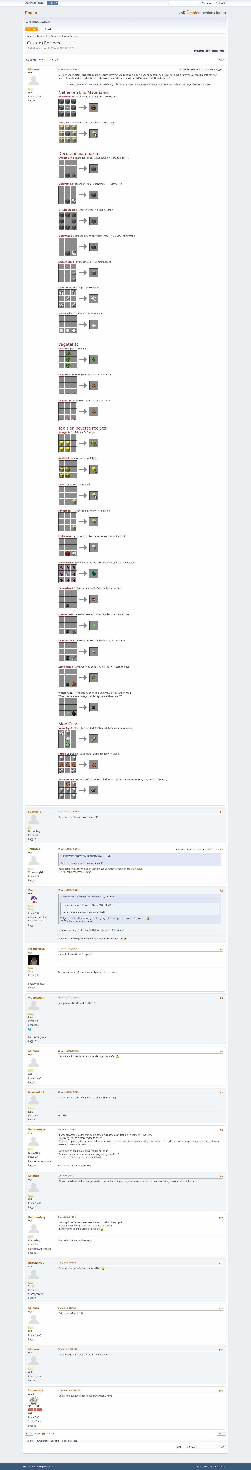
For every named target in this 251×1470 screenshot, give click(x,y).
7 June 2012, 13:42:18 (67, 1129)
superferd (34, 812)
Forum (31, 12)
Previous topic (202, 50)
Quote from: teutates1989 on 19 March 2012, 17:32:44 (88, 896)
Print (221, 59)
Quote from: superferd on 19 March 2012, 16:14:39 (86, 855)
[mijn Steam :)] (29, 1032)
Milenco (33, 69)
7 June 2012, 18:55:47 (67, 1175)
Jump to (180, 1446)
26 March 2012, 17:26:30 (68, 1092)
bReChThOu (36, 1263)
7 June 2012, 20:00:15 (67, 1217)
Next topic (218, 50)
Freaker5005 (36, 949)
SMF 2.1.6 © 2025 (30, 1467)
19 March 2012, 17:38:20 (68, 890)
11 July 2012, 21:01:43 (67, 1349)
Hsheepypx (35, 1390)
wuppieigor (36, 997)
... (55, 59)
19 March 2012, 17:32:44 (68, 849)
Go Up (29, 1433)
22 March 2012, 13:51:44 (68, 948)
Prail (31, 890)
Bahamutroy (37, 1129)
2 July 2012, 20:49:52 (67, 1262)
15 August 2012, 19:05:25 (69, 1390)
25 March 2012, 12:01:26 (68, 997)
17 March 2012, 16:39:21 (68, 69)
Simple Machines (46, 1467)
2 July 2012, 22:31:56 (67, 1307)
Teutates (34, 849)
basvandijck (36, 1092)
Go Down (31, 59)
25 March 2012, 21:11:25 (68, 1051)
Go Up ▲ (224, 1466)
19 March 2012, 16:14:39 (68, 811)
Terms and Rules (210, 1466)
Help (199, 1466)
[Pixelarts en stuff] (29, 979)
